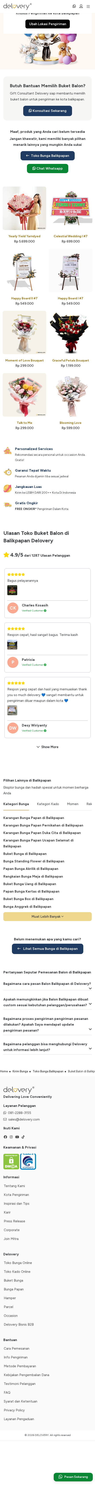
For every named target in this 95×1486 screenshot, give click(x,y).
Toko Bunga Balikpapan (50, 156)
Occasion (11, 1316)
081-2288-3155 (19, 1113)
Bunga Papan (14, 1289)
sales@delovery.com (24, 1119)
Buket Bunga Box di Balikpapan (28, 899)
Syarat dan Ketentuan (20, 1401)
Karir (7, 1212)
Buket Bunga (13, 1280)
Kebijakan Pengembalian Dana (26, 1375)
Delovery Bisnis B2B (19, 1325)
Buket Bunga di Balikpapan (25, 854)
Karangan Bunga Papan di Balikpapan (33, 818)
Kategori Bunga (16, 804)
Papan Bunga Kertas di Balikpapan (31, 891)
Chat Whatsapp (49, 168)
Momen (72, 804)
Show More (50, 747)
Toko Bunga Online (18, 1263)
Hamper (10, 1298)
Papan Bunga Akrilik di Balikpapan (30, 869)
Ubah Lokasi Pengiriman (47, 24)
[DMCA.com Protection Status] (11, 1161)
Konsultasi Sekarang (49, 111)
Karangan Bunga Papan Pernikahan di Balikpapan (43, 825)
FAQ (7, 1393)
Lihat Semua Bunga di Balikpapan (50, 949)
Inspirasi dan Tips (16, 1204)
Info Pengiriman (16, 1357)
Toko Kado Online (17, 1272)
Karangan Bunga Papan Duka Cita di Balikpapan (42, 833)
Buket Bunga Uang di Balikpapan (29, 884)
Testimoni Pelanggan (20, 1384)
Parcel (8, 1307)
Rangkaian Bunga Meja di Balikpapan (33, 876)
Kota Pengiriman (16, 1195)
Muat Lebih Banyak (46, 917)
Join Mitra (11, 1239)
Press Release (14, 1221)
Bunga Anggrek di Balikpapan (27, 907)
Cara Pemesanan (16, 1349)
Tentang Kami (14, 1186)
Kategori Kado (48, 804)
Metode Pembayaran (20, 1366)
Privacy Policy (14, 1410)
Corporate (12, 1230)
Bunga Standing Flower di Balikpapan (33, 861)
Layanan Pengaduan (19, 1419)
